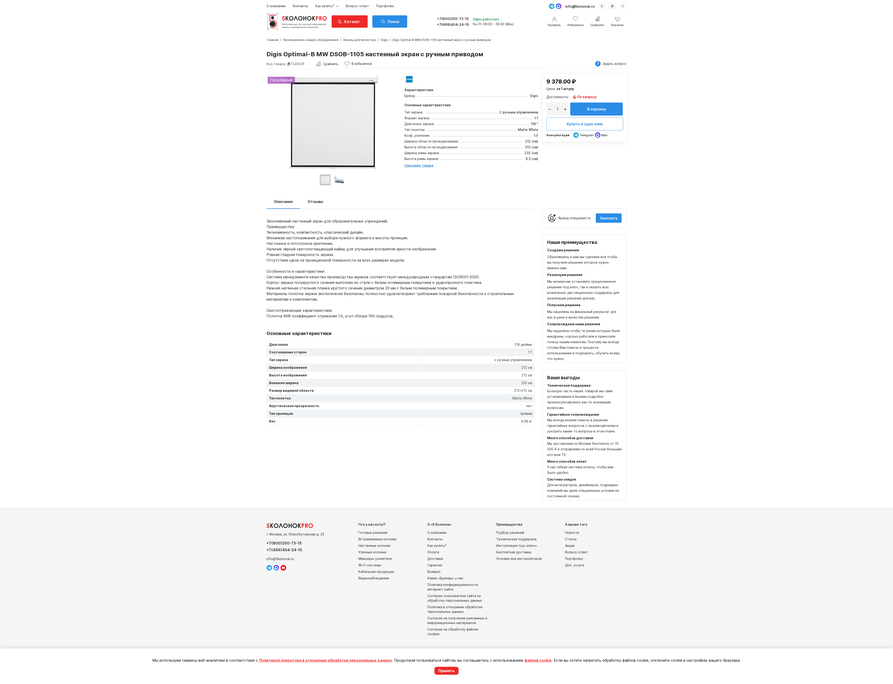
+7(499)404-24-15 (453, 25)
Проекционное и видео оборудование (310, 40)
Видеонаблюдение (373, 578)
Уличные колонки (372, 552)
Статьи (570, 539)
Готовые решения (372, 533)
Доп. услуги (574, 565)
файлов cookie (538, 660)
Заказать (609, 218)
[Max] (558, 6)
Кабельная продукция (376, 572)
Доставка (435, 559)
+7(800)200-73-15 (453, 19)
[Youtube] (283, 568)
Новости (572, 533)
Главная (272, 40)
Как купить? (325, 6)
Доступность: (557, 97)
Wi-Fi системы (369, 565)
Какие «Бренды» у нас (445, 578)
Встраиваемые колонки (377, 539)
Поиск (393, 21)
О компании (276, 6)
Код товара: (276, 64)
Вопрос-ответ (357, 6)
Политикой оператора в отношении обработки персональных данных (325, 660)
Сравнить (330, 64)
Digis (384, 40)
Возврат (434, 572)
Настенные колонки (374, 546)
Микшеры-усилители (375, 559)
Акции (570, 546)
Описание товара (418, 165)
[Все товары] (409, 79)
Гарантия (434, 565)
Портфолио (385, 6)
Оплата (433, 552)
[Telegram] (551, 6)
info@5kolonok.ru (580, 6)
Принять (446, 670)
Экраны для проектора (359, 40)
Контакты (300, 6)
